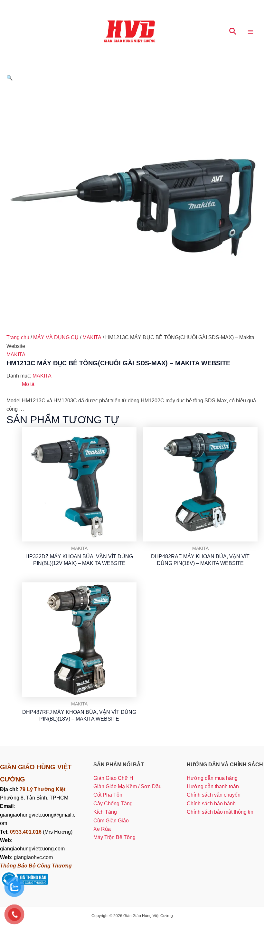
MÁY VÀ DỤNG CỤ (56, 337)
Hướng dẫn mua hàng (212, 778)
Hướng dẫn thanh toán (213, 786)
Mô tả (28, 384)
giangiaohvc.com (26, 857)
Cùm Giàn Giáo (111, 820)
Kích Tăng (105, 812)
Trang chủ (17, 337)
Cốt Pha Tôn (107, 795)
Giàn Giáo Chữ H (113, 778)
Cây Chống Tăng (113, 803)
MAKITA (91, 337)
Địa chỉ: (10, 789)
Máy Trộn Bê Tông (114, 837)
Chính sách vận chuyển (213, 795)
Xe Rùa (102, 829)
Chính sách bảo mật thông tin (220, 812)
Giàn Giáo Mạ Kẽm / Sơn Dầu (127, 786)
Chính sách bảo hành (211, 803)
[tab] (28, 384)
